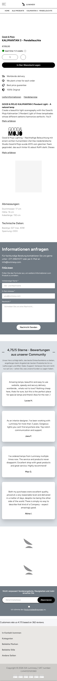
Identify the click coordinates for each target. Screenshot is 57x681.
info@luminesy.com (11, 262)
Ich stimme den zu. (28, 609)
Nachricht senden (28, 327)
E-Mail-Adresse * (8, 291)
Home (7, 11)
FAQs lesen (7, 267)
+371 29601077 (15, 259)
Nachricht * (6, 302)
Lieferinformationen (11, 97)
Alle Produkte (18, 11)
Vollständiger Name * (10, 281)
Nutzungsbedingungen (33, 609)
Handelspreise (30, 97)
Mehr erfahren (9, 121)
